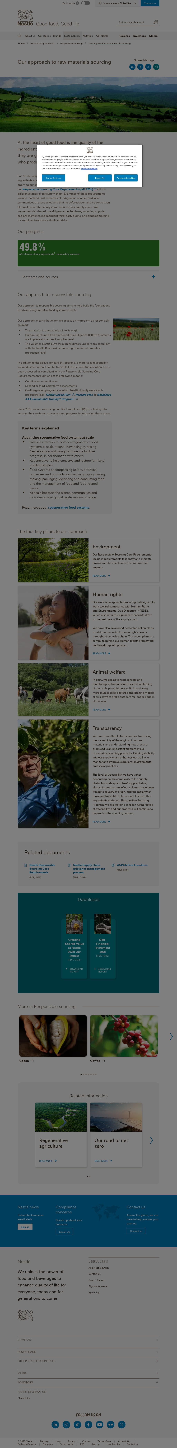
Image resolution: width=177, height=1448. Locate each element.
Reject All (100, 178)
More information (89, 168)
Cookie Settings (53, 178)
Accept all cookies (126, 178)
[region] (90, 166)
